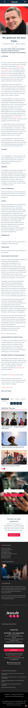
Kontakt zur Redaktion (6, 548)
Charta (5, 333)
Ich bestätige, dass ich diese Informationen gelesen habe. (14, 508)
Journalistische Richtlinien (7, 549)
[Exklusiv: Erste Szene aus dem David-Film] (14, 439)
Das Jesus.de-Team (5, 550)
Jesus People (5, 70)
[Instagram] (14, 616)
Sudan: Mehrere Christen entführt (11, 465)
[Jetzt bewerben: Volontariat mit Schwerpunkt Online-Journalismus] (14, 572)
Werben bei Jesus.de (5, 557)
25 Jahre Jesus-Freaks (7, 387)
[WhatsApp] (20, 403)
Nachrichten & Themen (8, 44)
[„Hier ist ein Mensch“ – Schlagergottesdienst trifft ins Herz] (14, 418)
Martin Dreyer (19, 66)
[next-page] (4, 469)
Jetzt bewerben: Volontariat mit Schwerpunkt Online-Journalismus (11, 577)
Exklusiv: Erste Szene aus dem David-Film (13, 447)
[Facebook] (11, 403)
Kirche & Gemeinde (20, 44)
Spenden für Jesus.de (5, 556)
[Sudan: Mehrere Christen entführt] (14, 457)
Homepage (11, 374)
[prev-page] (2, 469)
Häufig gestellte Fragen (6, 552)
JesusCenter (16, 117)
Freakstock (19, 367)
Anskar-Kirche (5, 75)
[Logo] (11, 613)
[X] (14, 403)
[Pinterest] (17, 403)
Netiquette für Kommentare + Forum (9, 553)
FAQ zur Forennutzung (6, 555)
